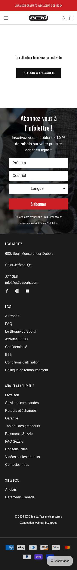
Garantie (11, 418)
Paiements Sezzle (19, 434)
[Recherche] (64, 18)
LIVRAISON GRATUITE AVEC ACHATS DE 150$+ (38, 5)
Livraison (12, 395)
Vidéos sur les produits (22, 457)
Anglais (11, 489)
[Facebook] (7, 291)
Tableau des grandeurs (22, 426)
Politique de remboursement (26, 370)
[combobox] (37, 189)
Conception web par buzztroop (38, 522)
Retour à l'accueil (38, 73)
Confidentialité (16, 347)
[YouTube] (27, 291)
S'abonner (38, 204)
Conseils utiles (16, 449)
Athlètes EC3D (16, 339)
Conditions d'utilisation (22, 362)
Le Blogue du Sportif (20, 331)
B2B (8, 354)
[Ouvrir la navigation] (6, 18)
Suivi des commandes (22, 403)
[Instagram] (17, 291)
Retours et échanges (21, 410)
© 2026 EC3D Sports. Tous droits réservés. (38, 516)
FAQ (8, 324)
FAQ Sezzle (14, 441)
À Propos (12, 316)
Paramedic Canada (20, 497)
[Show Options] (64, 189)
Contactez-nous (17, 464)
